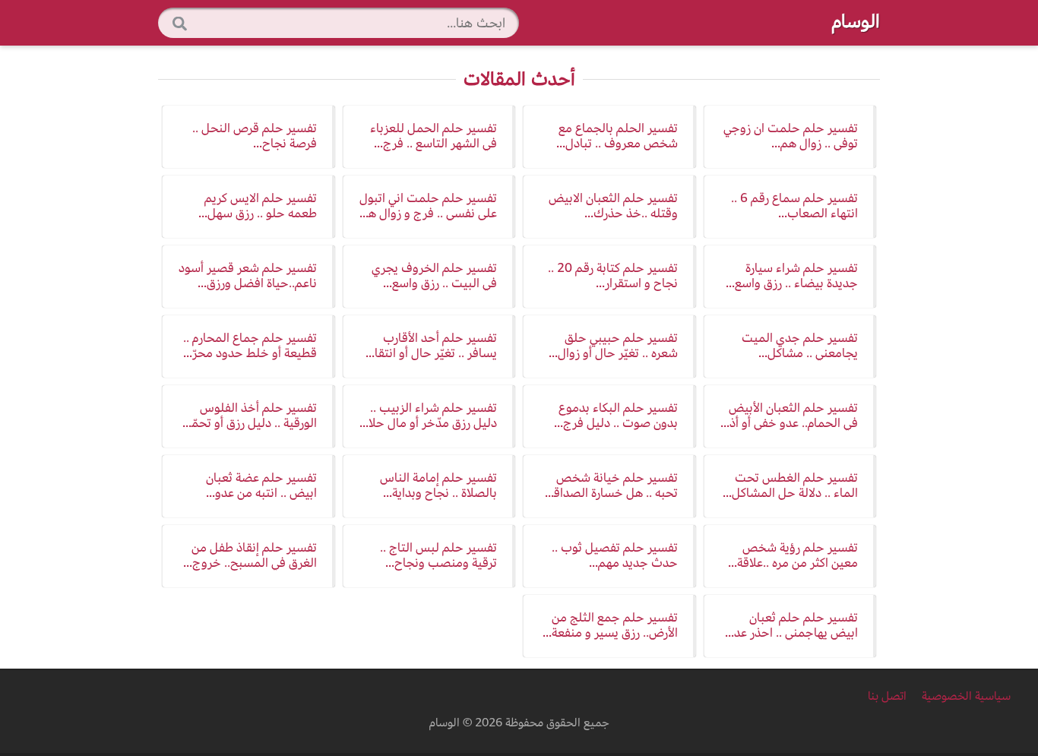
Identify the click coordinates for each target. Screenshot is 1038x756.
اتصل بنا (887, 696)
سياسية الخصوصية (965, 696)
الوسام (856, 21)
